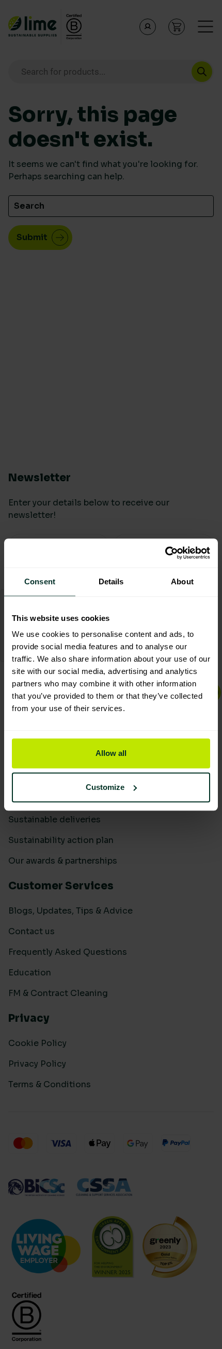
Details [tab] (111, 581)
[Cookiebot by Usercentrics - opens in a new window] (165, 553)
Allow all (111, 753)
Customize (105, 787)
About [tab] (182, 581)
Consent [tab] (39, 581)
